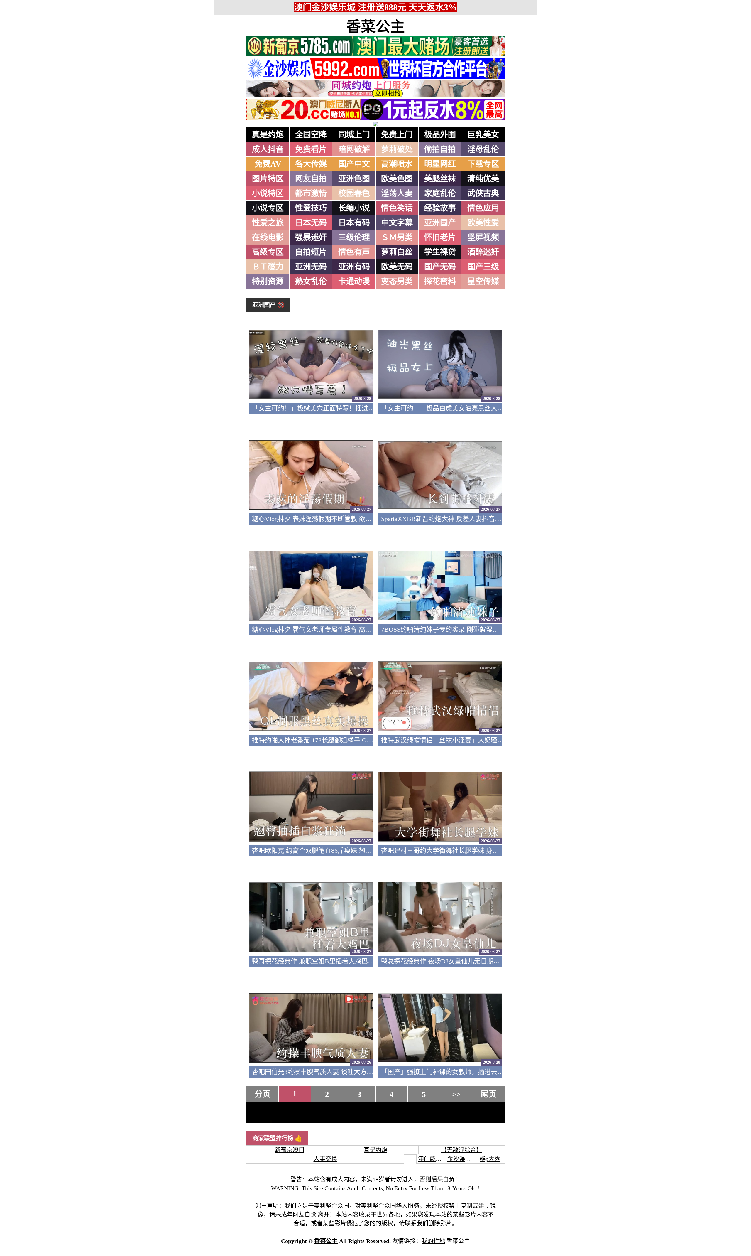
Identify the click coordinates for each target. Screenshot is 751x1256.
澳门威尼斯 (432, 1159)
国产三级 (483, 266)
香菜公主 (375, 26)
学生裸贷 (440, 252)
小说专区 (268, 208)
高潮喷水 (397, 164)
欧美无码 (397, 266)
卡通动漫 (354, 281)
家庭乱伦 (440, 193)
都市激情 (311, 193)
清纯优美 (483, 178)
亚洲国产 (440, 222)
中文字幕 (397, 222)
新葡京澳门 (289, 1150)
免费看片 (311, 149)
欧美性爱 (483, 222)
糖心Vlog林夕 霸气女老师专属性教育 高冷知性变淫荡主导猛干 (341, 629)
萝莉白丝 (397, 252)
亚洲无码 (311, 266)
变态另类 (397, 281)
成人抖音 (268, 149)
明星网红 (440, 164)
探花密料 (440, 281)
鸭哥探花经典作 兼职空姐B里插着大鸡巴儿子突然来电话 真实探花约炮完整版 (362, 961)
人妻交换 (325, 1159)
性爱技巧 (311, 208)
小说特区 (268, 193)
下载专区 (483, 164)
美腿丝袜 (440, 178)
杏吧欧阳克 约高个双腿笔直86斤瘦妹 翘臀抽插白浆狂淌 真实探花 (345, 850)
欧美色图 (397, 178)
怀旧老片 (440, 237)
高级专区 (268, 252)
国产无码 (440, 266)
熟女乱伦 (311, 281)
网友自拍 (311, 178)
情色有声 (354, 252)
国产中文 (354, 164)
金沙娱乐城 (462, 1159)
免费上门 (397, 134)
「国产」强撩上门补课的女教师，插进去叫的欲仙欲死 (458, 1071)
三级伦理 (354, 237)
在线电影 (268, 237)
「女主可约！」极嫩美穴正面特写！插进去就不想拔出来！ (336, 408)
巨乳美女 (483, 134)
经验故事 (440, 208)
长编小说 (354, 208)
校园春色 (354, 193)
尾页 (488, 1094)
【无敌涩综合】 (461, 1150)
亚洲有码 (354, 266)
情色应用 (483, 208)
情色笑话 (397, 208)
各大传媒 (311, 164)
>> (456, 1094)
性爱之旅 (268, 222)
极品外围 (440, 134)
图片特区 (268, 178)
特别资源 (268, 281)
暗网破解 (354, 149)
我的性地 (433, 1241)
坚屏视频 (483, 237)
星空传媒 (483, 281)
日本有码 (354, 222)
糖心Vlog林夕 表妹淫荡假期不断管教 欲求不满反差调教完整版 (341, 518)
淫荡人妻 (397, 193)
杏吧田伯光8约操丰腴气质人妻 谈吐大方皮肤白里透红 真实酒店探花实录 (355, 1071)
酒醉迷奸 (483, 252)
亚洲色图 (354, 178)
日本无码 (311, 222)
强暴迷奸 (311, 237)
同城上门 (354, 134)
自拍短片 (311, 252)
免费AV (268, 164)
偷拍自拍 (440, 149)
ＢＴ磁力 (268, 266)
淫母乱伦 (483, 149)
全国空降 (311, 134)
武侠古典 (483, 193)
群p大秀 (490, 1159)
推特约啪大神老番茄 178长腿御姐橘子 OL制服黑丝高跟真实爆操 (343, 740)
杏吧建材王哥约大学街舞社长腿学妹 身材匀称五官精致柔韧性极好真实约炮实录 (495, 850)
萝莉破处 (397, 149)
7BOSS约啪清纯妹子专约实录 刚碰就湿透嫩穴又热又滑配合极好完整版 (482, 629)
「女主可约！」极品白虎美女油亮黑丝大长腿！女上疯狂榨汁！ (471, 408)
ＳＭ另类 (397, 237)
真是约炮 (268, 134)
